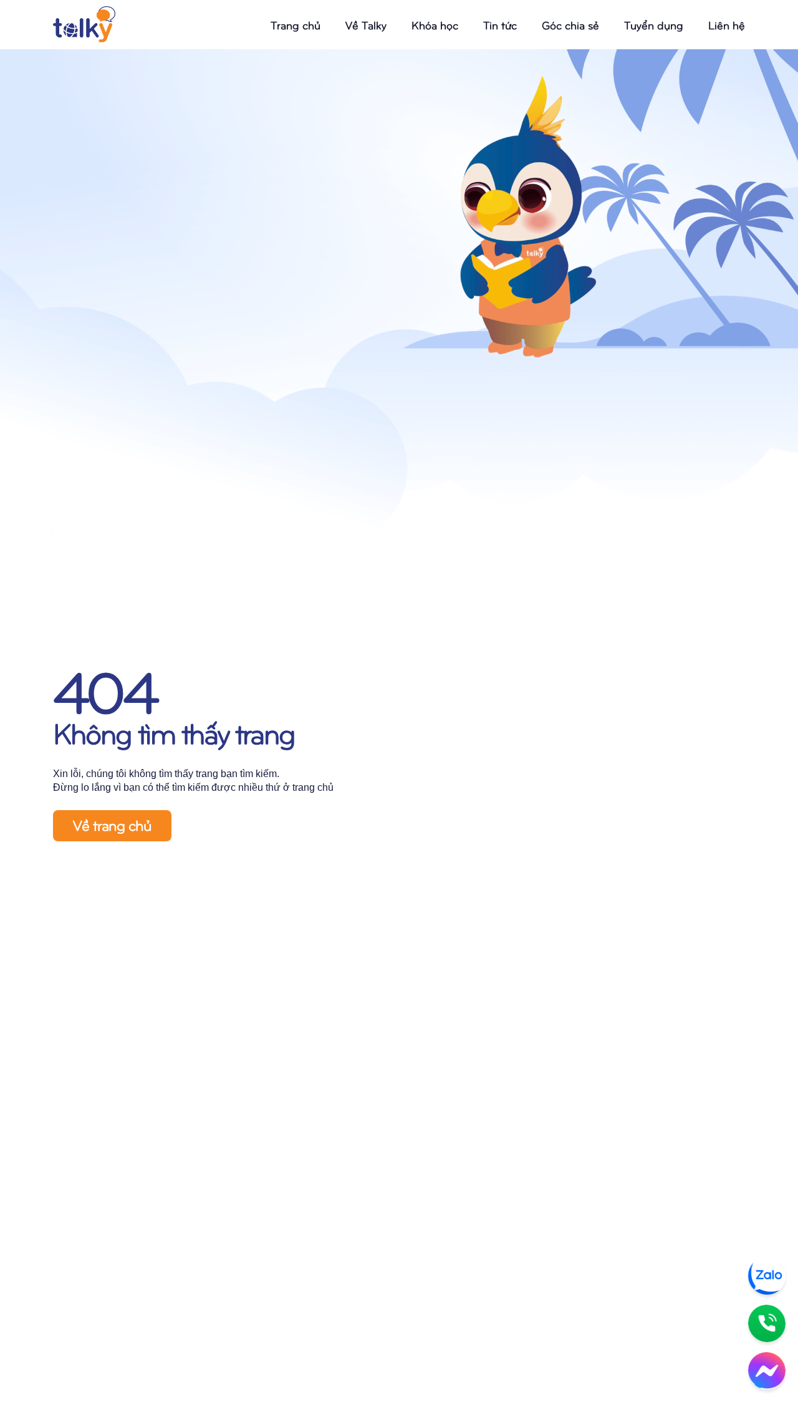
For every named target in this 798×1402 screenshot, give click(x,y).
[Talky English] (84, 24)
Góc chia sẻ (570, 24)
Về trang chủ (112, 824)
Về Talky (366, 24)
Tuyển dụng (653, 24)
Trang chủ (295, 24)
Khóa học (434, 24)
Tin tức (500, 24)
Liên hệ (726, 24)
